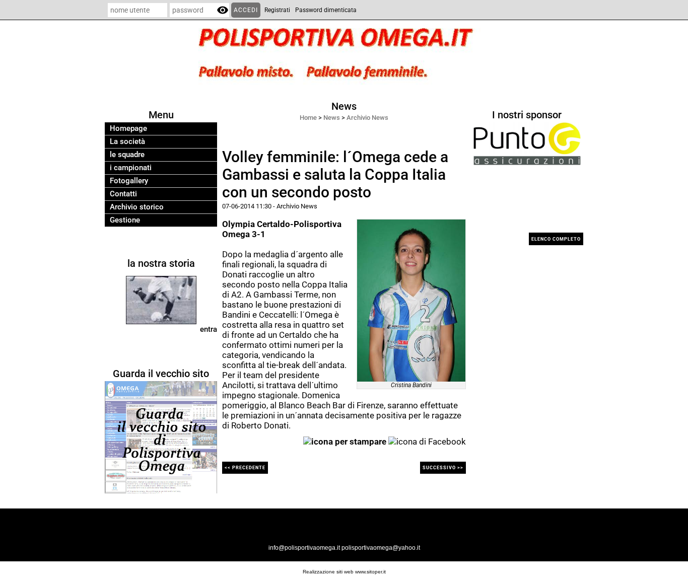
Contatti (123, 194)
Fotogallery (129, 181)
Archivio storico (137, 207)
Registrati (277, 10)
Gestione (125, 220)
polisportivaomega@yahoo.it (380, 547)
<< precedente (245, 467)
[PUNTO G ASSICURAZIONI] (527, 143)
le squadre (127, 155)
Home (308, 117)
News (331, 117)
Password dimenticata (326, 10)
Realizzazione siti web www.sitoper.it (344, 571)
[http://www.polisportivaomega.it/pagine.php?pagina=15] (161, 299)
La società (127, 141)
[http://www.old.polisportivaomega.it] (161, 437)
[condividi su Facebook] (427, 440)
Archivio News (367, 117)
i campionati (131, 168)
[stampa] (344, 440)
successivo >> (443, 467)
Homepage (128, 128)
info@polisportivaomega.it (304, 547)
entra (208, 329)
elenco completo (556, 239)
